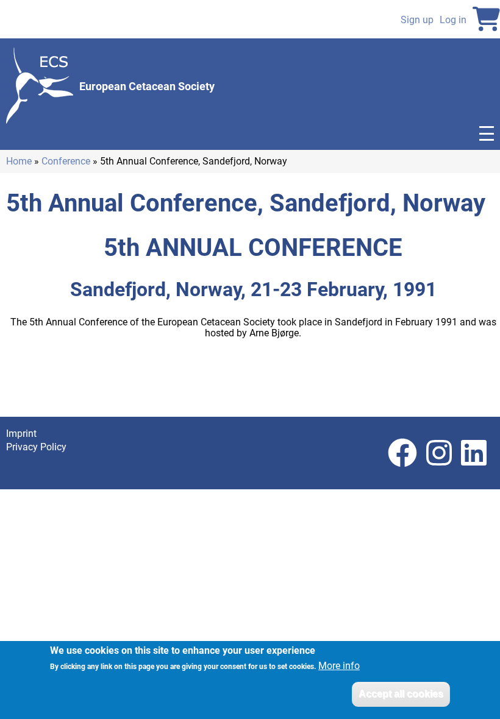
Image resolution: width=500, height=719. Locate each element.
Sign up (417, 20)
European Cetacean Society (147, 86)
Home (19, 161)
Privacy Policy (36, 447)
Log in (453, 20)
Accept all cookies (401, 694)
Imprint (21, 433)
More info (339, 666)
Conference (65, 161)
